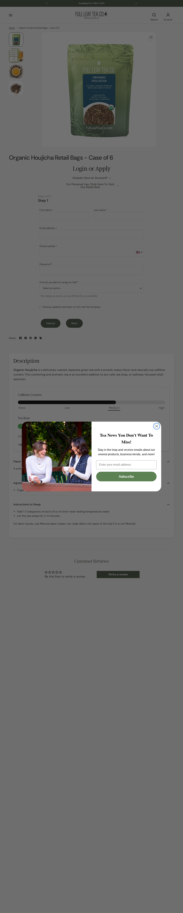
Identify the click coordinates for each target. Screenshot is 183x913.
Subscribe (126, 476)
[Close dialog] (157, 426)
